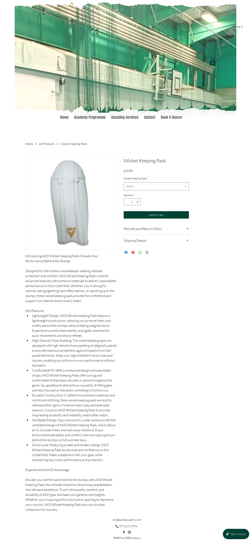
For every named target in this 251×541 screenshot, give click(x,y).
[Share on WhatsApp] (140, 252)
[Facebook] (124, 532)
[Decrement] (126, 202)
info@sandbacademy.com (126, 519)
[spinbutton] (132, 202)
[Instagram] (129, 532)
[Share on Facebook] (126, 252)
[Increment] (137, 202)
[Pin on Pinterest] (133, 252)
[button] (212, 62)
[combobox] (156, 186)
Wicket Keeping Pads (136, 178)
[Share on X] (147, 252)
